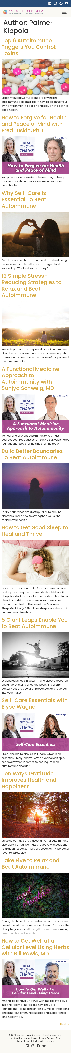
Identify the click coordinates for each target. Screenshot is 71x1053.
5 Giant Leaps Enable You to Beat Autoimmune (35, 623)
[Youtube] (66, 3)
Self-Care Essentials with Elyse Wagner (35, 703)
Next (64, 1024)
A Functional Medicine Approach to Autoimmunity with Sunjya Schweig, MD (30, 378)
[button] (64, 12)
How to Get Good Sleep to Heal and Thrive (35, 530)
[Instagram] (55, 3)
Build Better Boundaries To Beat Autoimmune (32, 454)
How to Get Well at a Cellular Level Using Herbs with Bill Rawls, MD (35, 947)
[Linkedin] (49, 3)
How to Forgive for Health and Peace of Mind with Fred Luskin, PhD (34, 124)
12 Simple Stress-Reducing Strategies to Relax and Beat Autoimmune (32, 285)
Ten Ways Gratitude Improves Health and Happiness (29, 780)
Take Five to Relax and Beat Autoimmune (30, 863)
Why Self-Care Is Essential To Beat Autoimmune (24, 199)
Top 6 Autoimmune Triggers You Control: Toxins (29, 47)
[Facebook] (61, 3)
